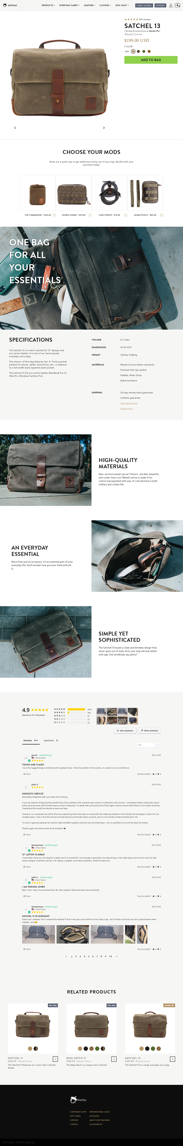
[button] (154, 774)
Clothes (104, 5)
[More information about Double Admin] (90, 215)
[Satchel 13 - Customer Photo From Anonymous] (102, 712)
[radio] (133, 51)
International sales (129, 403)
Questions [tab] (49, 740)
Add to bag (151, 60)
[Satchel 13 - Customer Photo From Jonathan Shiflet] (112, 720)
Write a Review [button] (151, 730)
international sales (99, 1112)
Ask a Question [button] (126, 730)
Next (109, 128)
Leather (88, 5)
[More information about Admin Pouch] (161, 215)
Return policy (126, 408)
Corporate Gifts (78, 1112)
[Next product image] (103, 128)
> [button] (117, 956)
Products (47, 5)
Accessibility (95, 1124)
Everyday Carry (68, 5)
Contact (74, 1124)
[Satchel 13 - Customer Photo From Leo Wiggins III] (133, 720)
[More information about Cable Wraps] (125, 215)
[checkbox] (38, 193)
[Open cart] (177, 5)
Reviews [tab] (28, 740)
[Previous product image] (15, 128)
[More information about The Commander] (54, 215)
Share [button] (28, 774)
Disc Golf (121, 5)
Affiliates (94, 1116)
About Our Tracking (99, 1120)
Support (160, 5)
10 (110, 956)
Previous (9, 128)
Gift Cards (75, 1116)
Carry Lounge (144, 5)
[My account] (171, 6)
